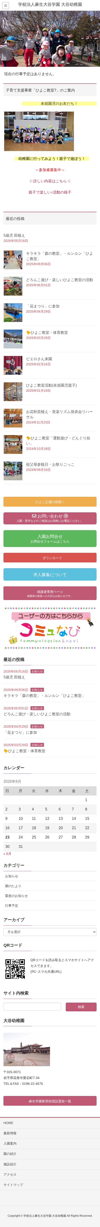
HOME (8, 1123)
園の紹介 (10, 1154)
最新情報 (10, 1133)
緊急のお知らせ (16, 896)
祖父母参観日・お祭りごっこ (50, 464)
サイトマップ (13, 1185)
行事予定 (11, 905)
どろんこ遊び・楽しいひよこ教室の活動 (59, 280)
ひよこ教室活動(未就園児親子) (51, 385)
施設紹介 (10, 1164)
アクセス (10, 1174)
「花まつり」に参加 (43, 306)
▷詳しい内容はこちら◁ (50, 181)
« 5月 (7, 854)
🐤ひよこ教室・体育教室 (47, 333)
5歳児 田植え (14, 235)
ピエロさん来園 (39, 359)
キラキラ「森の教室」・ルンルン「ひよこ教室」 (44, 696)
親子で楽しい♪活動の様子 (50, 192)
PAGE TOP (92, 1186)
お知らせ (37, 671)
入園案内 (10, 1143)
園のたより (13, 886)
